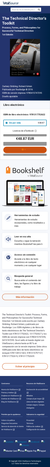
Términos (29, 423)
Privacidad (30, 420)
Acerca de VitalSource (9, 389)
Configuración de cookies (35, 429)
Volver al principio (25, 366)
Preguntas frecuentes (9, 423)
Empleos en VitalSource (10, 396)
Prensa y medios (7, 393)
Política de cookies (33, 426)
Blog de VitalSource (8, 402)
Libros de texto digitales (35, 402)
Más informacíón (25, 297)
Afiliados (29, 396)
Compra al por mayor (34, 399)
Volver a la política (8, 420)
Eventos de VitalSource (10, 399)
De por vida (26, 123)
